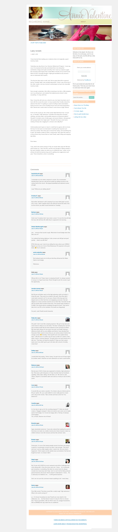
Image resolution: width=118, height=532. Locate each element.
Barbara (33, 212)
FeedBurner (87, 80)
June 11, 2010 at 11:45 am (37, 214)
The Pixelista (90, 511)
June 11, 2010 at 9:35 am (37, 175)
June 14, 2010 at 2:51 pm (37, 425)
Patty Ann (34, 318)
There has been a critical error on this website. (70, 520)
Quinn (33, 485)
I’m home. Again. (78, 111)
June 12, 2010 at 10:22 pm (37, 367)
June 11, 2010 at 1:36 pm (37, 290)
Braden (33, 439)
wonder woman (36, 288)
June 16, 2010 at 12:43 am (37, 461)
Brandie (33, 423)
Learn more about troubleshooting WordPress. (70, 524)
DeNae (33, 350)
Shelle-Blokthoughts (37, 226)
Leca (32, 385)
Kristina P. (34, 195)
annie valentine (37, 252)
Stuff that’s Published (38, 42)
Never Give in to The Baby (81, 105)
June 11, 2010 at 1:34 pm (37, 228)
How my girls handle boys (81, 114)
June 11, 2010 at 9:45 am (37, 197)
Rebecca (33, 365)
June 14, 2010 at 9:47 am (37, 405)
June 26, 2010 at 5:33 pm (37, 487)
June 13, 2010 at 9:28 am (39, 254)
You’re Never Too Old (80, 108)
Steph (33, 459)
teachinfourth (35, 173)
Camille (33, 403)
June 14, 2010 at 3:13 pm (37, 441)
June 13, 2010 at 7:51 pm (37, 387)
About (83, 22)
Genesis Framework (74, 513)
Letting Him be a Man (80, 117)
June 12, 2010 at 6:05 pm (37, 352)
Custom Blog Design (77, 511)
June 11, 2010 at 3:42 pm (37, 319)
